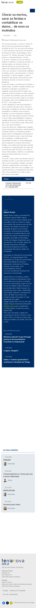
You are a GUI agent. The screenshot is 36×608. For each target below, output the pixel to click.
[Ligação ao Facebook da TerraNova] (3, 603)
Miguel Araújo (9, 212)
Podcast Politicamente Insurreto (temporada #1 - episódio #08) (13, 185)
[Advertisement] (18, 388)
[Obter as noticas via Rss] (11, 603)
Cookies (5, 591)
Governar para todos (11, 504)
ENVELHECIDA (9, 490)
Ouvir (20, 2)
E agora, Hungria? (11, 351)
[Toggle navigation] (32, 10)
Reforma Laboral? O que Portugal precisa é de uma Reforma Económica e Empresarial (17, 339)
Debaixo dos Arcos (11, 306)
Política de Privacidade (17, 591)
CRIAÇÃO (7, 460)
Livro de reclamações (10, 594)
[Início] (7, 2)
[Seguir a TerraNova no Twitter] (7, 603)
